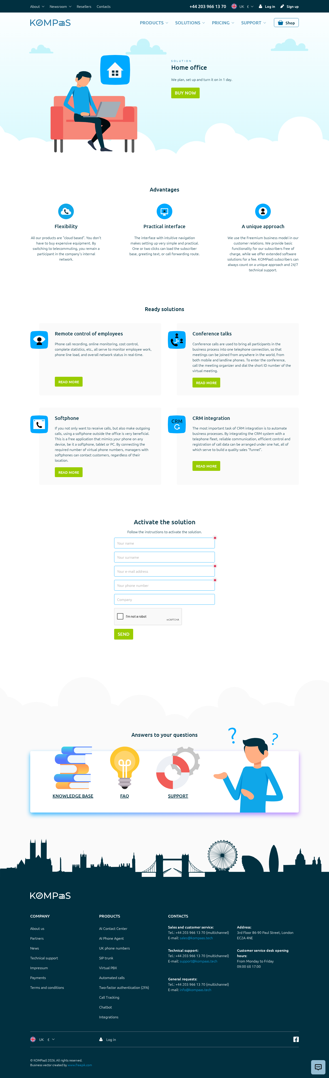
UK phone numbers (114, 947)
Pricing (221, 22)
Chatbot (105, 1006)
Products (152, 22)
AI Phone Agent (111, 938)
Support (251, 22)
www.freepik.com (80, 1065)
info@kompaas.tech (195, 989)
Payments (38, 977)
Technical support (44, 957)
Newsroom (58, 6)
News (34, 947)
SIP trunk (106, 957)
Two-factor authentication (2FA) (124, 987)
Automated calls (112, 977)
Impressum (39, 967)
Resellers (84, 6)
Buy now (185, 93)
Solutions (187, 22)
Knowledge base (73, 796)
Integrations (108, 1016)
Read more (68, 381)
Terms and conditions (47, 987)
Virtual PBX (108, 967)
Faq (124, 796)
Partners (37, 938)
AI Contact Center (113, 928)
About (35, 6)
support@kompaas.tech (198, 960)
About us (37, 928)
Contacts (104, 6)
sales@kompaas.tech (196, 937)
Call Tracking (109, 997)
